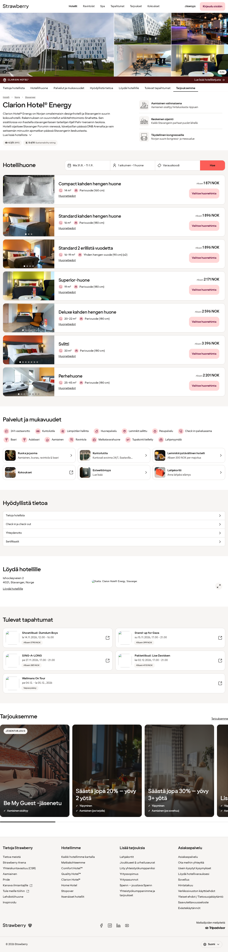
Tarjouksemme (185, 88)
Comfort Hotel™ (72, 868)
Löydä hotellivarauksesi (193, 874)
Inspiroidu (9, 902)
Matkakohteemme (73, 863)
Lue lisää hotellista (15, 135)
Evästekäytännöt (189, 908)
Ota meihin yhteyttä (191, 863)
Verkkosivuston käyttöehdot (196, 891)
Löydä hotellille (129, 88)
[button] (28, 222)
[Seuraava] (49, 221)
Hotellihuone (39, 88)
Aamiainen (10, 874)
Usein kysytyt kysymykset (194, 868)
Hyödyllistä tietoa (101, 88)
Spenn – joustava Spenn (136, 885)
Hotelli (6, 97)
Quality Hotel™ (71, 874)
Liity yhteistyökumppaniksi (137, 868)
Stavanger (30, 97)
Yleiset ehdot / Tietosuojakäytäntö (200, 897)
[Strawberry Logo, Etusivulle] (16, 6)
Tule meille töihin (14, 891)
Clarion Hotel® (70, 880)
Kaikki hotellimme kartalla (78, 857)
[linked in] (118, 925)
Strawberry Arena (14, 863)
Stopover (67, 891)
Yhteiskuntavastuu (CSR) (19, 868)
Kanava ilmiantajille (15, 885)
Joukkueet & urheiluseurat (137, 863)
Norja (17, 97)
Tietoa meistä (12, 857)
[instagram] (110, 925)
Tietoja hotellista (14, 88)
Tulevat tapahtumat (157, 88)
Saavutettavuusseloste (193, 902)
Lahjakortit (127, 857)
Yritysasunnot (129, 880)
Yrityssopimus (129, 874)
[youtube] (127, 925)
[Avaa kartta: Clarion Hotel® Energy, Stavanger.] (218, 586)
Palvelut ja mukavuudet (69, 88)
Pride (6, 880)
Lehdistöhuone (13, 897)
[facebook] (101, 925)
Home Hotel (69, 885)
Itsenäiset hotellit (72, 897)
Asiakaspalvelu (188, 857)
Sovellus (183, 880)
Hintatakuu (185, 885)
